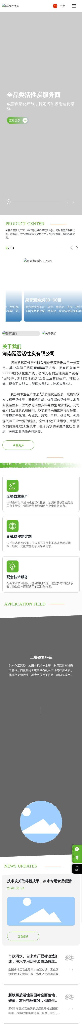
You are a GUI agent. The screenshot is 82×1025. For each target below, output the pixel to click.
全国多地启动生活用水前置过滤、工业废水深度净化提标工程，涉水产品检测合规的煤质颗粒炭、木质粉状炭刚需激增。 (33, 974)
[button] (71, 248)
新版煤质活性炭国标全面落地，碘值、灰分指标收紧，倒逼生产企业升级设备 (33, 1000)
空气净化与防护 (41, 657)
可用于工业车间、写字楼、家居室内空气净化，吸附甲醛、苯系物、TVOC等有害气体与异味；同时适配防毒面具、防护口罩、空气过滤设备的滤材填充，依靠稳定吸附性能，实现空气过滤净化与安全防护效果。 (41, 674)
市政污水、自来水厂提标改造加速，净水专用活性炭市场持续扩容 (33, 961)
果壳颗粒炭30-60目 (32, 300)
